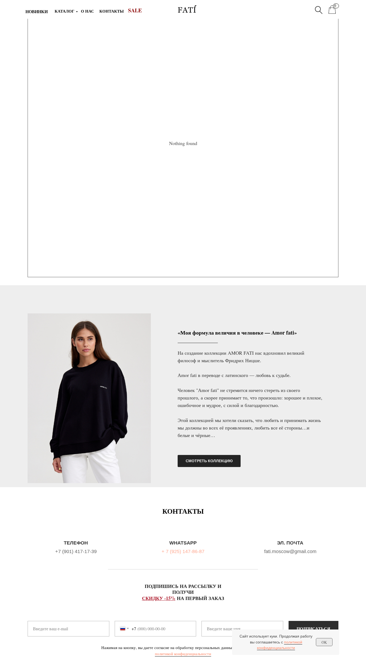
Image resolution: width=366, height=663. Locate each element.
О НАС (87, 11)
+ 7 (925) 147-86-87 (183, 551)
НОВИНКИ (36, 11)
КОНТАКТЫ (111, 11)
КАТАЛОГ (64, 11)
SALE (135, 10)
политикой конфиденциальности (183, 653)
